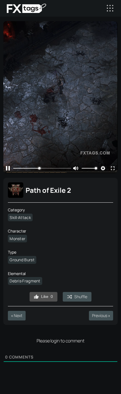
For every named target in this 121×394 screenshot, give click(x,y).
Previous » (101, 315)
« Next (16, 315)
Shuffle (80, 296)
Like (47, 296)
